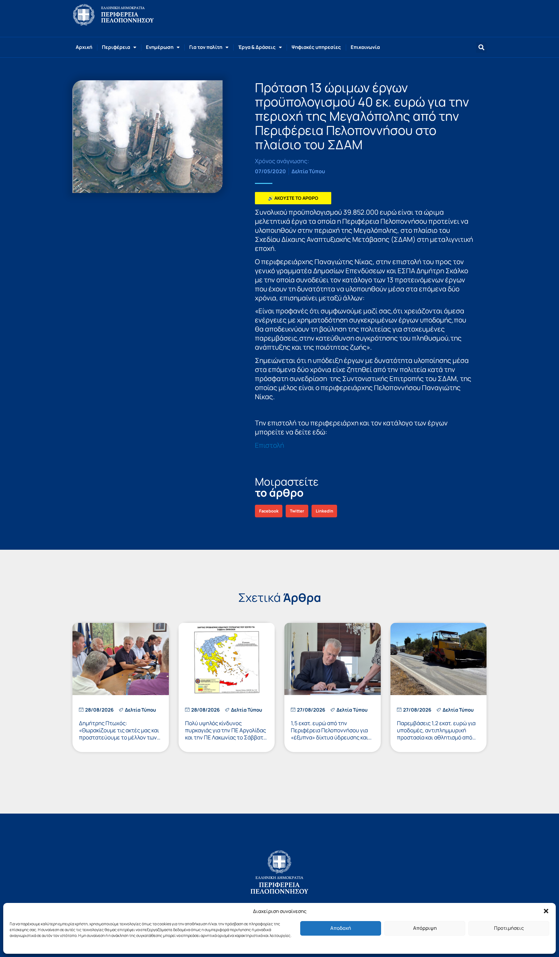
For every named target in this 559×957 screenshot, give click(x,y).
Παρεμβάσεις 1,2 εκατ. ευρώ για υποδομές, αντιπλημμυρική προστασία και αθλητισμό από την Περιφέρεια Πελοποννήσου (436, 733)
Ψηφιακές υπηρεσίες (316, 47)
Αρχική (84, 47)
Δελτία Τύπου (308, 171)
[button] (546, 911)
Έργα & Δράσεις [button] (257, 47)
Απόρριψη (425, 928)
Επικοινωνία (365, 47)
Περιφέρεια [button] (116, 47)
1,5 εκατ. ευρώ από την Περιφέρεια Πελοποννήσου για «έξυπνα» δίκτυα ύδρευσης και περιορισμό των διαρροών (329, 733)
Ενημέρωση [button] (159, 47)
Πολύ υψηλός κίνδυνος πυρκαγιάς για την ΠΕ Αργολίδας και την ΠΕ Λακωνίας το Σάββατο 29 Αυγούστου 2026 (226, 733)
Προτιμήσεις (509, 928)
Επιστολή (269, 445)
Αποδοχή (340, 928)
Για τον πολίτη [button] (205, 47)
